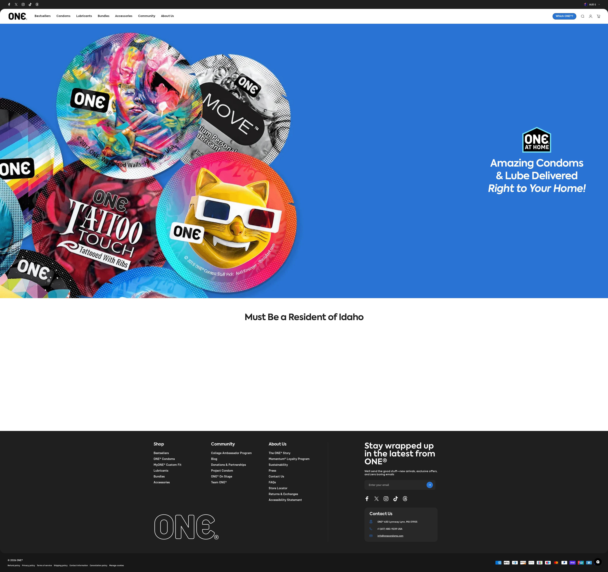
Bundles (159, 476)
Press (272, 470)
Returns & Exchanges (283, 494)
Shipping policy (61, 565)
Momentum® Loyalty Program (289, 459)
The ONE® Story (279, 453)
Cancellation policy (98, 565)
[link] (564, 16)
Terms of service (44, 565)
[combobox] (592, 4)
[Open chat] (598, 562)
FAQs (272, 482)
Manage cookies (116, 565)
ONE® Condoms (164, 459)
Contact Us (276, 476)
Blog (214, 459)
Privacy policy (28, 565)
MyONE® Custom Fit (167, 465)
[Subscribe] (430, 485)
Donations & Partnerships (228, 465)
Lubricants (161, 470)
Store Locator (278, 488)
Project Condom (222, 470)
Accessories (162, 482)
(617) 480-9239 (388, 528)
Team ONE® (219, 482)
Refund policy (14, 565)
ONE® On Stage (221, 476)
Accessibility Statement (285, 500)
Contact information (79, 565)
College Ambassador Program (231, 453)
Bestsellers (161, 453)
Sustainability (278, 465)
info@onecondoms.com (390, 535)
